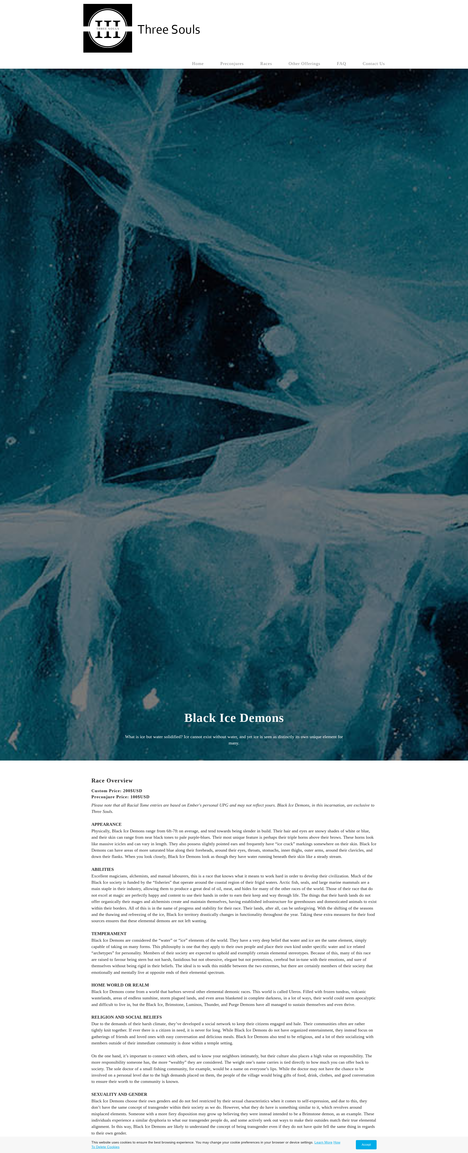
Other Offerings (304, 63)
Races (266, 63)
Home (198, 63)
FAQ (341, 63)
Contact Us (374, 63)
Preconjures (232, 63)
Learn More (323, 1142)
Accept (366, 1144)
